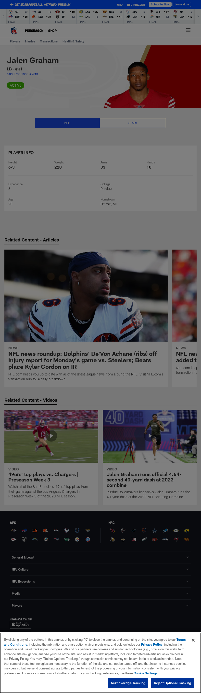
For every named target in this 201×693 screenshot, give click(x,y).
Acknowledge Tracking (128, 683)
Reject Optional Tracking (172, 683)
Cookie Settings (146, 673)
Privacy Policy (152, 644)
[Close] (193, 640)
